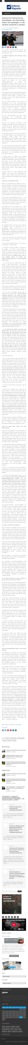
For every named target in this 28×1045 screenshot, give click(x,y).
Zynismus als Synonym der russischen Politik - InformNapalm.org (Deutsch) (15, 808)
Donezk (7, 738)
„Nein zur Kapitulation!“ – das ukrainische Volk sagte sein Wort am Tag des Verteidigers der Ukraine (15, 788)
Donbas (8, 1026)
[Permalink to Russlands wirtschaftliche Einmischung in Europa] (3, 751)
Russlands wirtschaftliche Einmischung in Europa (16, 750)
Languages (3, 1038)
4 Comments (11, 27)
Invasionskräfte (13, 738)
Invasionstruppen (21, 738)
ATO (4, 1026)
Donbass (13, 1026)
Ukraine (14, 740)
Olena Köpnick (18, 724)
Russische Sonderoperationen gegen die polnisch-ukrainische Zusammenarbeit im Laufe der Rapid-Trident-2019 (16, 763)
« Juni (3, 1021)
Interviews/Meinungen (7, 29)
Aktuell (16, 27)
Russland (9, 740)
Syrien (10, 1031)
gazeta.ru (7, 724)
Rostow (4, 740)
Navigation (7, 13)
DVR (18, 1026)
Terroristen (15, 1031)
